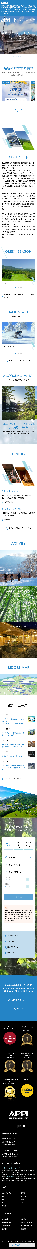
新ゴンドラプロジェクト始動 (12, 756)
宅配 (22, 1199)
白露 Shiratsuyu (10, 491)
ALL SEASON (5, 623)
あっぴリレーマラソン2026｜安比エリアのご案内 (13, 734)
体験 (3, 1203)
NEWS (4, 1206)
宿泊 (3, 1196)
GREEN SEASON (6, 587)
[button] (13, 56)
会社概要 (4, 1229)
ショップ (23, 1203)
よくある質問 (6, 1219)
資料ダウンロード (26, 1222)
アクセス (23, 1196)
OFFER (23, 1193)
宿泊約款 (23, 1229)
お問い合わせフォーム (11, 1168)
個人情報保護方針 (26, 1226)
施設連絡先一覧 (11, 1176)
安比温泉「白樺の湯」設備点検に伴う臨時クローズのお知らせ (13, 745)
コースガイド (8, 346)
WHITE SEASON (6, 551)
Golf (5, 283)
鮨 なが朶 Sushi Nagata (14, 509)
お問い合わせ (6, 1226)
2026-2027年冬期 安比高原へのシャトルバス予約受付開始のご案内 (13, 767)
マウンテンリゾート (8, 1193)
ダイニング (5, 1199)
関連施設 (23, 1219)
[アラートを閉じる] (35, 3)
